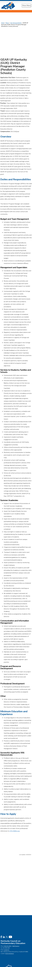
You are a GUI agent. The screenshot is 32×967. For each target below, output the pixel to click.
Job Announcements (15, 23)
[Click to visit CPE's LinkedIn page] (4, 937)
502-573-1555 (7, 946)
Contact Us (6, 950)
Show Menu (26, 5)
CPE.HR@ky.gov (14, 831)
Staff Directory (16, 946)
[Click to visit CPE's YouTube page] (10, 937)
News (7, 23)
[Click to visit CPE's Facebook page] (1, 937)
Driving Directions (9, 953)
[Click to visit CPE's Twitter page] (7, 937)
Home (2, 23)
